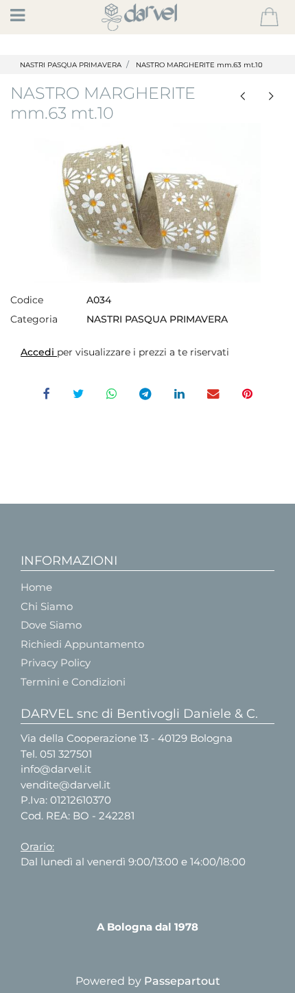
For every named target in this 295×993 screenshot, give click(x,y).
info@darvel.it (56, 768)
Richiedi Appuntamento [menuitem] (82, 644)
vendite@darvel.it (65, 784)
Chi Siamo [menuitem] (47, 606)
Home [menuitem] (36, 587)
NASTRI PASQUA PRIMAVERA (70, 64)
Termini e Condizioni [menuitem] (73, 681)
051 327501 (66, 753)
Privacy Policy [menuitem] (56, 662)
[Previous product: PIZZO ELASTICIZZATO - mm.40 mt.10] (242, 95)
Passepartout (182, 981)
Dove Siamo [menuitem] (51, 624)
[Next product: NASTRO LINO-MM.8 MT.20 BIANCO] (271, 95)
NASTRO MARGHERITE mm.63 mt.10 (199, 64)
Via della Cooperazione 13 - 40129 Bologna (127, 738)
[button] (147, 203)
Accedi (39, 352)
